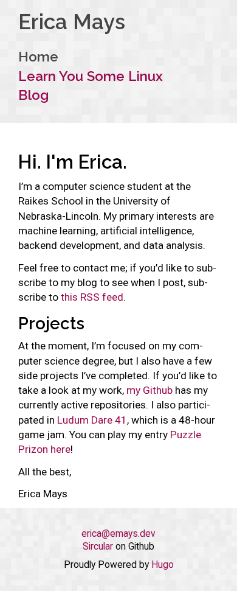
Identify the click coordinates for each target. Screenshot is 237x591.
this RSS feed (92, 297)
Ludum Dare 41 (92, 420)
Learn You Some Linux (90, 76)
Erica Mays (71, 21)
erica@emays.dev (118, 533)
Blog (33, 95)
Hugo (162, 564)
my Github (149, 390)
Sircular (98, 546)
